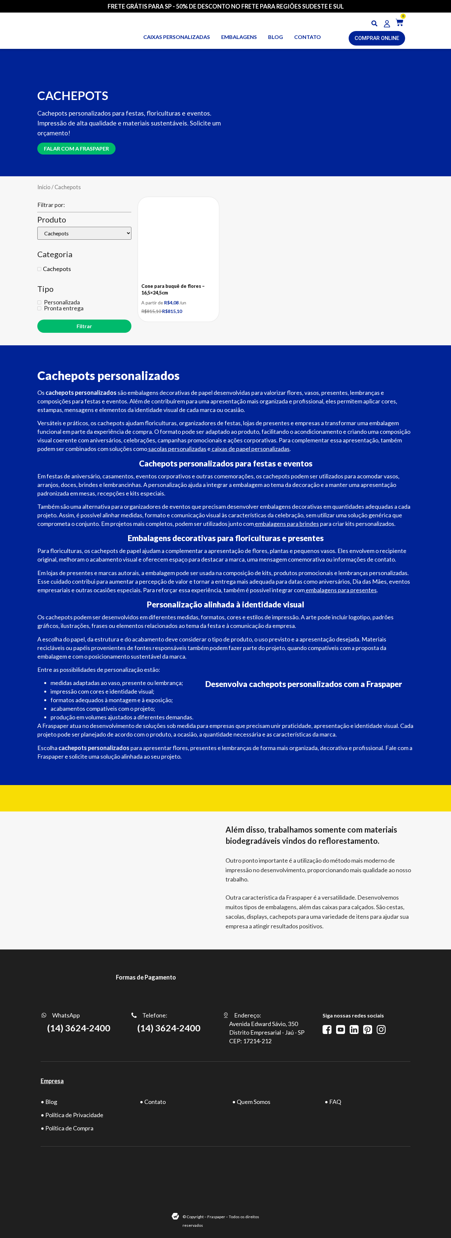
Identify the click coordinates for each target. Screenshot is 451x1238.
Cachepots (57, 268)
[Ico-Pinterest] (367, 1029)
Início (44, 187)
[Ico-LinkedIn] (354, 1029)
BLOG (275, 37)
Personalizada (61, 302)
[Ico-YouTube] (340, 1029)
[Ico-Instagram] (381, 1029)
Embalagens (239, 37)
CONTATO (307, 37)
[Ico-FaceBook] (327, 1029)
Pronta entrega (63, 308)
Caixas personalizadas (176, 37)
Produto (51, 220)
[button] (374, 23)
